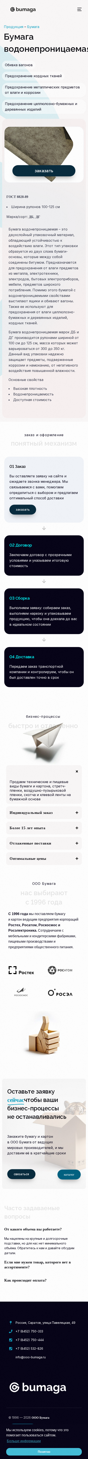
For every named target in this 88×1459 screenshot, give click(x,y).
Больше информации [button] (24, 1441)
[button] (44, 784)
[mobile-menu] (79, 9)
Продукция (13, 27)
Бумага (33, 27)
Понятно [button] (44, 1451)
